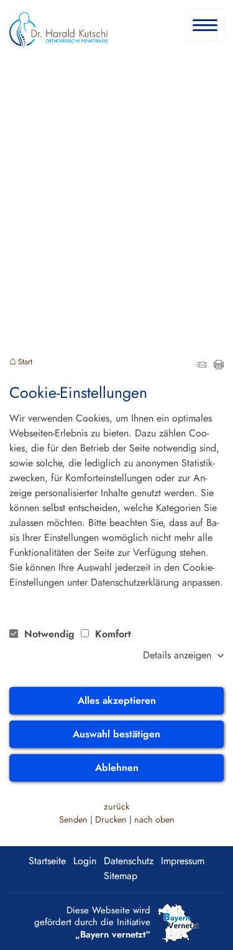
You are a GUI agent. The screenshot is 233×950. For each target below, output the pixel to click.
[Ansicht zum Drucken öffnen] (219, 366)
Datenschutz (128, 861)
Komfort (111, 634)
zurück (116, 806)
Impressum (182, 861)
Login (84, 861)
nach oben (154, 819)
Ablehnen (117, 767)
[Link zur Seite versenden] (201, 366)
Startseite (47, 861)
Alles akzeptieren (117, 700)
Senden (73, 819)
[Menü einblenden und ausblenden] (205, 25)
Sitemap (120, 876)
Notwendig (49, 634)
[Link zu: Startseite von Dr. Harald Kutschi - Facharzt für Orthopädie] (58, 30)
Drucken (111, 819)
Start (25, 362)
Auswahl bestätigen (116, 734)
